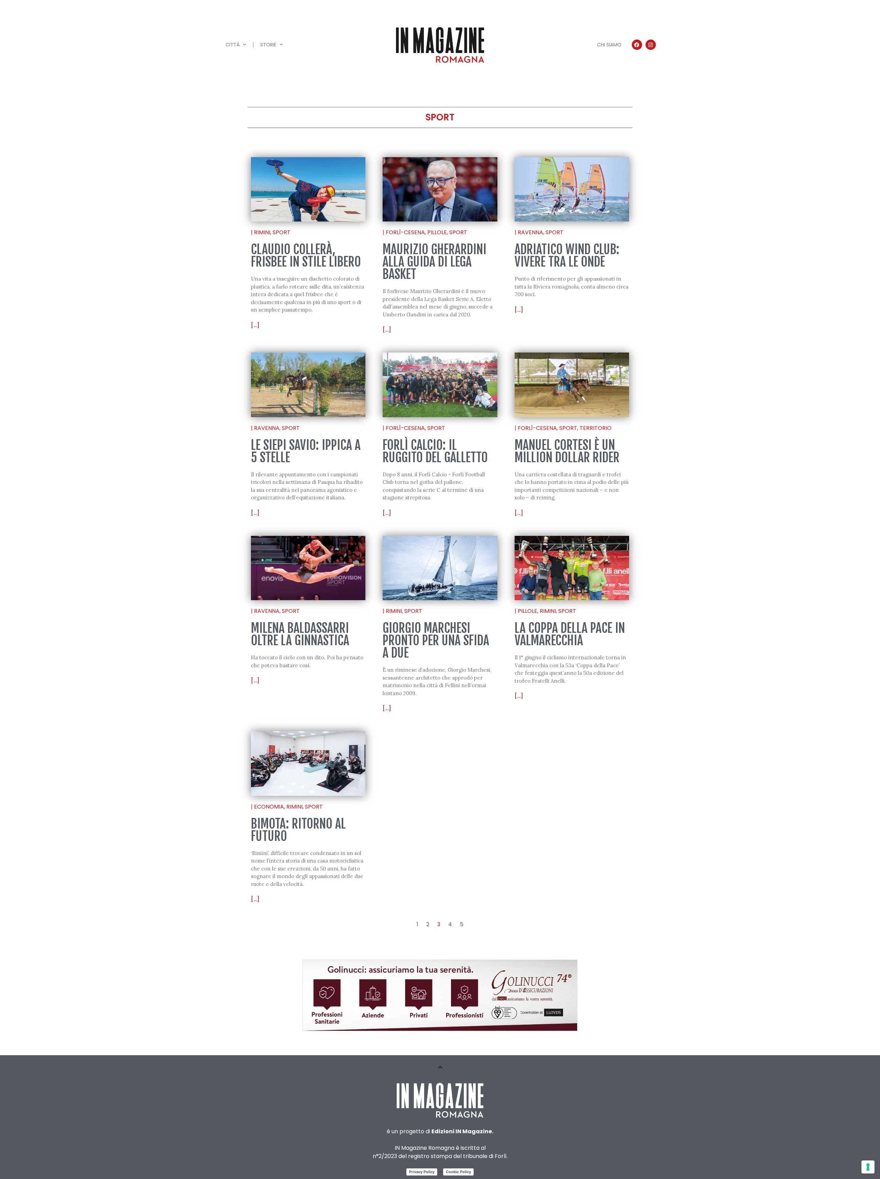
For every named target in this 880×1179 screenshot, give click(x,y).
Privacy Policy (421, 1171)
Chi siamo (609, 44)
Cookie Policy (458, 1171)
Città (233, 44)
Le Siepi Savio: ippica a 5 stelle (306, 451)
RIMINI (262, 232)
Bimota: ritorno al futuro (298, 830)
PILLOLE (437, 232)
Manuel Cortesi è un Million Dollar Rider (567, 451)
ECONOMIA (269, 807)
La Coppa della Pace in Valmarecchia (570, 634)
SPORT (281, 232)
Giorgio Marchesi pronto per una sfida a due (436, 640)
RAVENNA (530, 232)
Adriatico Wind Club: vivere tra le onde (567, 256)
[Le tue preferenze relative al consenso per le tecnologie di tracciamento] (867, 1166)
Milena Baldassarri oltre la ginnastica (300, 634)
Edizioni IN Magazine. (462, 1131)
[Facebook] (637, 45)
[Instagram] (651, 45)
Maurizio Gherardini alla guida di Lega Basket (434, 262)
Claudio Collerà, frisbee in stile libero (306, 256)
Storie (268, 44)
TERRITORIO (596, 428)
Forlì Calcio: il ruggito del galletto (435, 451)
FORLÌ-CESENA (405, 232)
